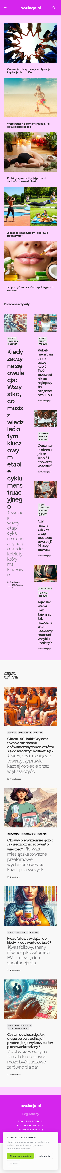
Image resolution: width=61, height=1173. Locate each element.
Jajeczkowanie (45, 589)
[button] (5, 7)
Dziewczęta (13, 834)
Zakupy (42, 341)
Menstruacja (25, 733)
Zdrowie (12, 344)
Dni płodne (13, 1025)
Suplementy (21, 932)
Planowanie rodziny (18, 1028)
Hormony (43, 434)
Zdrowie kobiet (42, 514)
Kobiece (43, 437)
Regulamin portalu (30, 1121)
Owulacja (13, 341)
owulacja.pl (30, 7)
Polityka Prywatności (31, 1125)
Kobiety (12, 338)
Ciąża (41, 505)
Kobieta (43, 593)
